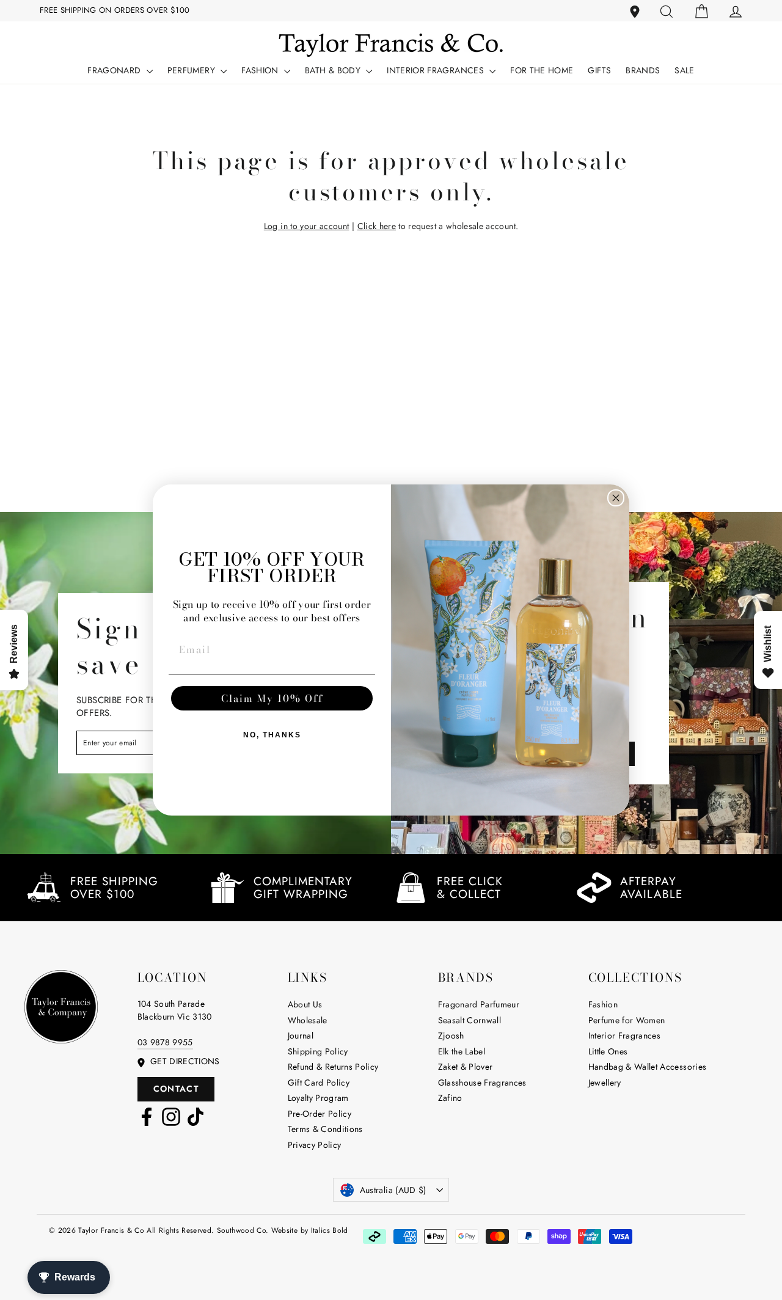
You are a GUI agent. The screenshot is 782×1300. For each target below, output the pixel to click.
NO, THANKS (272, 735)
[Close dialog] (615, 498)
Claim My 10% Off (272, 698)
